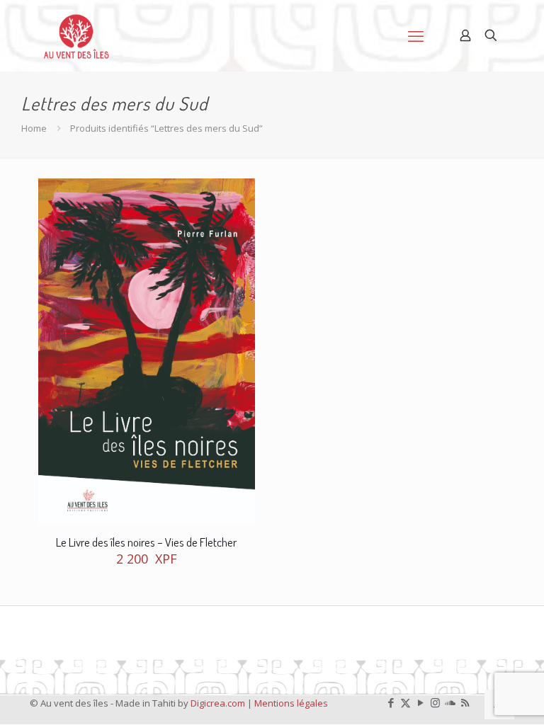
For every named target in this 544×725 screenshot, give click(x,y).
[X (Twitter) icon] (405, 702)
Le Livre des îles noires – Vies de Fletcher (146, 542)
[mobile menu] (416, 35)
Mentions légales (291, 703)
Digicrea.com (218, 703)
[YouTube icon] (420, 702)
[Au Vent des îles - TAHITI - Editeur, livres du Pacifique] (76, 35)
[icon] (450, 702)
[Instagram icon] (435, 702)
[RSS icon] (465, 702)
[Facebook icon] (390, 702)
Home (34, 128)
